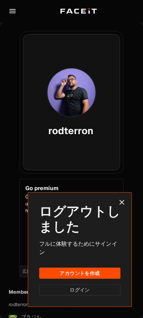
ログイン (80, 290)
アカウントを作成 (80, 273)
